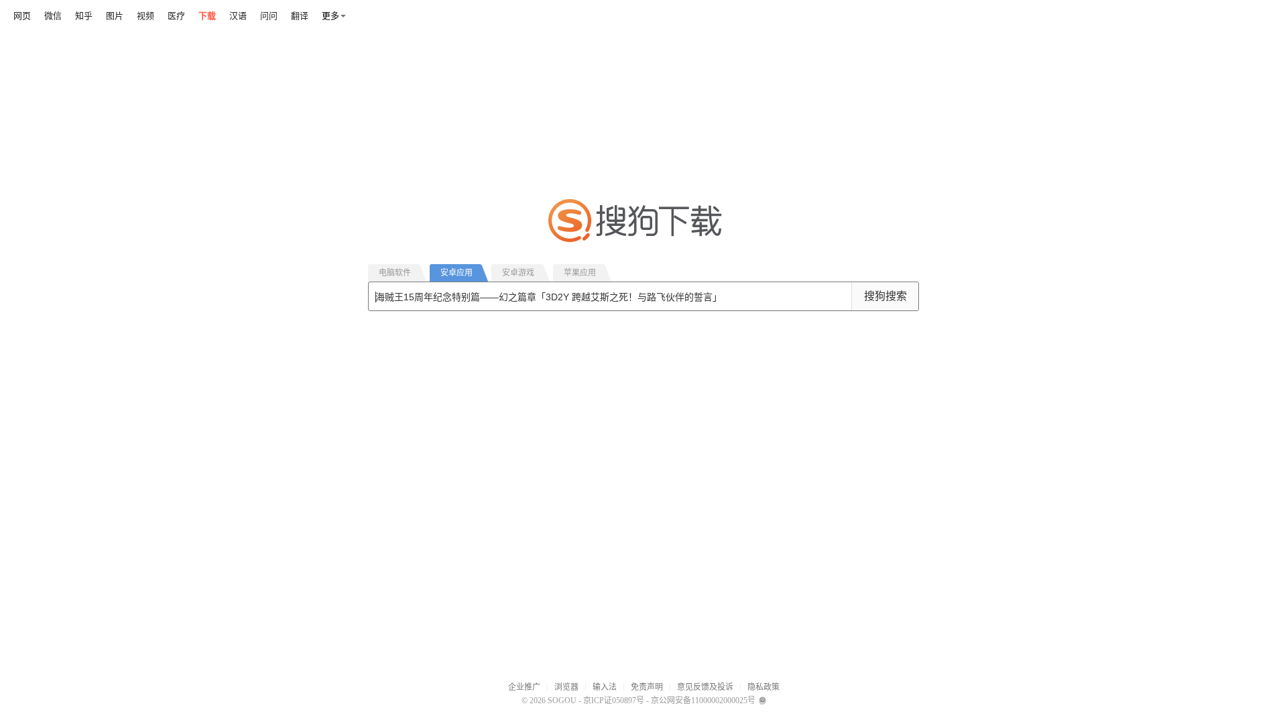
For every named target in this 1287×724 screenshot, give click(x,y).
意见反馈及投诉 (705, 687)
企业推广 (524, 687)
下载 (207, 16)
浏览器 (566, 687)
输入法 (605, 687)
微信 (53, 16)
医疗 (176, 16)
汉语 (238, 16)
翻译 (299, 16)
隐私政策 (763, 687)
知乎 (84, 16)
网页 (22, 16)
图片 (114, 16)
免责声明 (647, 687)
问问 (269, 16)
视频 (145, 16)
